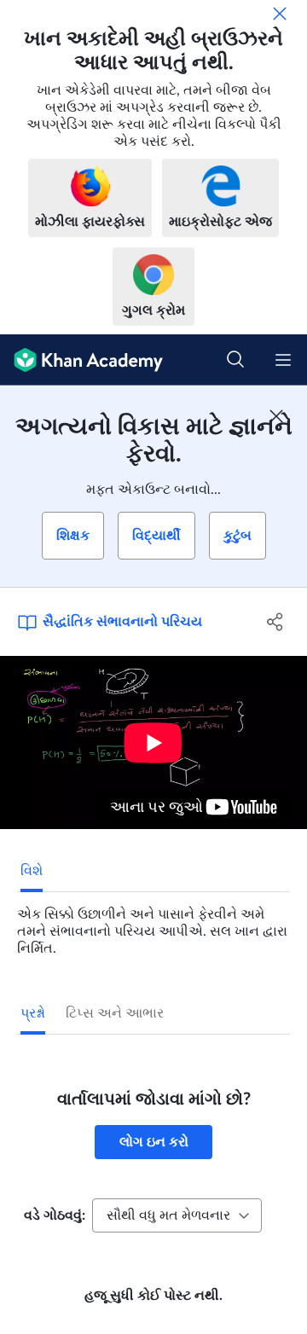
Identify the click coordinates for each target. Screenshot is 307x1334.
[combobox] (177, 1215)
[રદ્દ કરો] (279, 13)
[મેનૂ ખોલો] (283, 360)
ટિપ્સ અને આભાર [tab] (115, 1013)
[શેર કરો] (275, 622)
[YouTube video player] (153, 742)
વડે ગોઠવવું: (54, 1215)
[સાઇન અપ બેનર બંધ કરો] (276, 416)
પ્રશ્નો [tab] (32, 1013)
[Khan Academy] (81, 360)
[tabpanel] (153, 924)
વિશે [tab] (31, 871)
